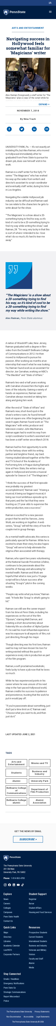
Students (16, 772)
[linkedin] (34, 129)
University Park (39, 781)
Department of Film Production (40, 790)
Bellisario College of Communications (16, 790)
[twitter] (21, 129)
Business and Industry (39, 772)
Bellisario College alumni (16, 801)
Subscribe (26, 839)
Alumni (16, 781)
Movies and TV (39, 763)
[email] (46, 129)
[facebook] (9, 129)
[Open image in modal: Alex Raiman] (28, 75)
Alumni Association (39, 801)
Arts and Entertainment (28, 28)
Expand (43, 104)
